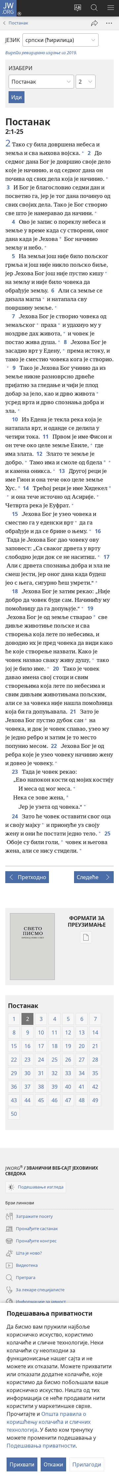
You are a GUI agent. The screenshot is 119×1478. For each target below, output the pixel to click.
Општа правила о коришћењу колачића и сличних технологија (49, 1421)
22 (54, 746)
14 (26, 488)
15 (15, 514)
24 (15, 816)
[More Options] (109, 23)
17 (107, 557)
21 (73, 711)
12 (40, 453)
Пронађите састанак (31, 1229)
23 (15, 771)
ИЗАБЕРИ (20, 68)
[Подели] (94, 23)
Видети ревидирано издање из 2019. (41, 53)
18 (15, 591)
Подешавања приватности (41, 1445)
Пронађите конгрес (31, 1241)
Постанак (18, 23)
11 (46, 436)
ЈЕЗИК (12, 40)
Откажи (53, 1464)
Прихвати (22, 1464)
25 (108, 833)
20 (56, 668)
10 (15, 419)
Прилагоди (86, 1464)
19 (91, 608)
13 (62, 471)
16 (98, 531)
